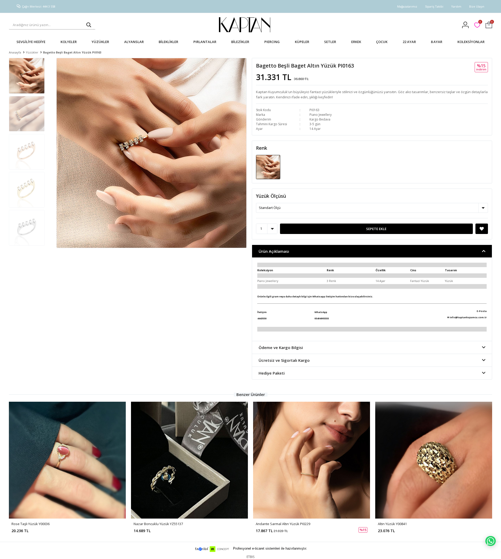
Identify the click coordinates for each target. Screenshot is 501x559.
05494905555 (321, 318)
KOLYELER (69, 41)
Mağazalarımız (407, 6)
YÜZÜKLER (100, 41)
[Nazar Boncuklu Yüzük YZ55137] (189, 460)
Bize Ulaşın (476, 6)
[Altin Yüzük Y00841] (433, 460)
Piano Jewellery (320, 114)
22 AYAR (409, 41)
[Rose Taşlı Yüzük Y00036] (67, 460)
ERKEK (356, 41)
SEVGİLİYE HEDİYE (30, 41)
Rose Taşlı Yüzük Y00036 (30, 523)
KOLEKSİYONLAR (471, 41)
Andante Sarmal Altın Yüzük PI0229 (283, 523)
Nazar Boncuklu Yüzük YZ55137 (158, 523)
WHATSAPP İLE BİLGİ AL (490, 541)
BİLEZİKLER (240, 41)
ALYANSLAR (134, 41)
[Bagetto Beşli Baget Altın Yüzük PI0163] (268, 166)
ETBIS (250, 557)
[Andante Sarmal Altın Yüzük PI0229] (311, 460)
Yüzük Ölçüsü (271, 196)
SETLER (330, 41)
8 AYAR (436, 41)
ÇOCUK (381, 41)
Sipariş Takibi (434, 6)
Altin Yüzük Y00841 (392, 523)
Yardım (456, 6)
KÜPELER (302, 41)
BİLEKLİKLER (168, 41)
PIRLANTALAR (204, 41)
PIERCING (272, 41)
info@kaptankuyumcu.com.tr (468, 317)
